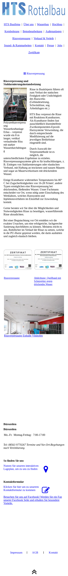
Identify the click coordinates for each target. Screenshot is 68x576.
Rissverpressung (21, 38)
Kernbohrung (12, 31)
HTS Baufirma (12, 24)
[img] (34, 9)
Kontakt (39, 45)
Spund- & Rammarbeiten (18, 45)
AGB (35, 552)
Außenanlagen (54, 31)
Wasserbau (43, 24)
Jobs (59, 45)
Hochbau (57, 24)
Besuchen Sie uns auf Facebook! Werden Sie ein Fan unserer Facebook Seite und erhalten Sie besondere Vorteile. (32, 500)
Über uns (29, 24)
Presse (50, 45)
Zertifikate (34, 52)
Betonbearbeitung (32, 31)
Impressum (16, 552)
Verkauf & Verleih (44, 38)
